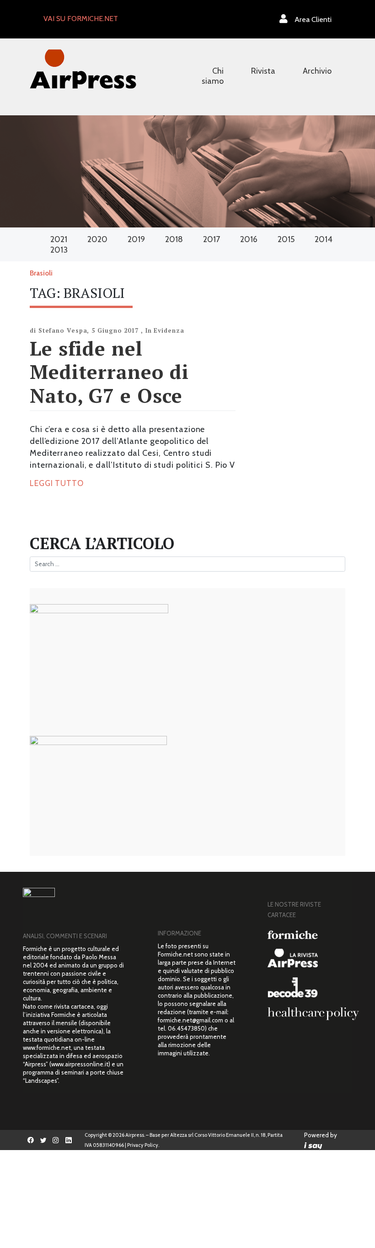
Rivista (263, 71)
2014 (323, 239)
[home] (83, 69)
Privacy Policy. (143, 1145)
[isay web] (313, 1145)
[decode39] (306, 987)
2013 (59, 250)
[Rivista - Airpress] (306, 958)
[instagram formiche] (56, 1140)
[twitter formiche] (43, 1140)
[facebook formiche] (30, 1140)
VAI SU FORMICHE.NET (80, 18)
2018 (174, 239)
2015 (286, 239)
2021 (58, 239)
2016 (248, 239)
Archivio (317, 71)
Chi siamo (213, 76)
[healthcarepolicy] (306, 1013)
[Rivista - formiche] (306, 935)
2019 (136, 239)
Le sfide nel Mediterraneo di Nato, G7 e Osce (109, 371)
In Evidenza (164, 330)
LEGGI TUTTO (57, 483)
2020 (97, 239)
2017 (211, 239)
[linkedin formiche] (68, 1140)
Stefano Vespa (62, 330)
